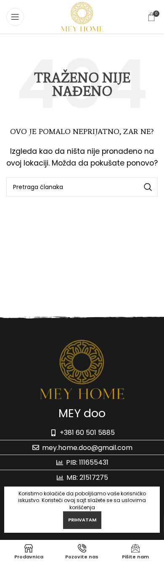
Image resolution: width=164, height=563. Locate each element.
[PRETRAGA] (148, 187)
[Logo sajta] (82, 16)
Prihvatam (82, 519)
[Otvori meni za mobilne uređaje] (15, 16)
